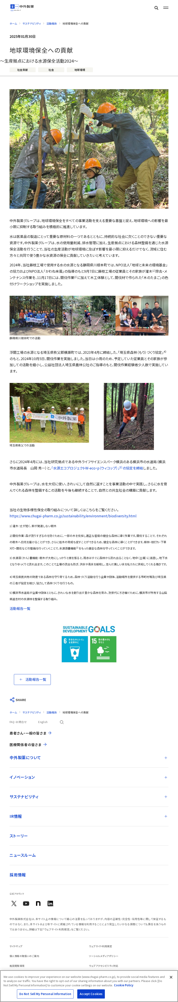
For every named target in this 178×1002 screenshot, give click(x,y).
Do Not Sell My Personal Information (45, 994)
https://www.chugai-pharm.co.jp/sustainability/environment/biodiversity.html (73, 515)
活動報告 (51, 23)
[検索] (156, 7)
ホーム (13, 23)
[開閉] (165, 757)
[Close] (171, 977)
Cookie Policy (123, 985)
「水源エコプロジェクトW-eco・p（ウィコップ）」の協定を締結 (97, 468)
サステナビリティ (32, 23)
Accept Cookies (91, 994)
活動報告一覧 (20, 608)
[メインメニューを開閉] (165, 7)
